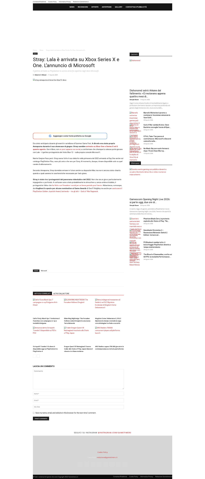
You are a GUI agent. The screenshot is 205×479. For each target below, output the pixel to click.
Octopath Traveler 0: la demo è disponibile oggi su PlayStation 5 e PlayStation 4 (45, 349)
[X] (166, 1)
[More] (73, 281)
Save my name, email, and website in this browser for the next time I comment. (65, 413)
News (72, 7)
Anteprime (107, 7)
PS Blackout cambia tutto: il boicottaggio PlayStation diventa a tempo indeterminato (157, 244)
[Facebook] (143, 1)
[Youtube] (170, 1)
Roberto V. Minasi (40, 75)
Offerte (94, 7)
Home (35, 50)
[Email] (62, 281)
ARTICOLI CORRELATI (42, 294)
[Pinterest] (154, 1)
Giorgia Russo (134, 99)
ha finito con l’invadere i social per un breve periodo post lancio (77, 185)
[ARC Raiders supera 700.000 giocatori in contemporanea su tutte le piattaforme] (109, 336)
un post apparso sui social (69, 149)
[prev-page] (34, 356)
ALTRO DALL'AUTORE (61, 294)
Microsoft (44, 271)
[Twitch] (162, 1)
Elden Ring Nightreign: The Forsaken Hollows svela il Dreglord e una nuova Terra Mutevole (77, 321)
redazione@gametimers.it (107, 457)
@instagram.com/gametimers (114, 432)
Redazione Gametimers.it (81, 2)
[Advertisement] (102, 28)
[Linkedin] (150, 1)
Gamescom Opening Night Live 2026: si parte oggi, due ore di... (150, 201)
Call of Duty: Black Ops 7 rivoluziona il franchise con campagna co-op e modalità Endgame (46, 321)
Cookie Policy (52, 2)
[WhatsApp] (51, 281)
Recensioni (83, 7)
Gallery (118, 7)
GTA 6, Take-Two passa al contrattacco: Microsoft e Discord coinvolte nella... (157, 138)
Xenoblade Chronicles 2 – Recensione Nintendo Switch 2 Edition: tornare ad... (155, 232)
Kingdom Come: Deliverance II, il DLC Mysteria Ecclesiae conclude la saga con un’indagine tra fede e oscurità (108, 321)
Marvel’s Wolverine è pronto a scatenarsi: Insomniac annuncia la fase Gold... (156, 115)
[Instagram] (147, 1)
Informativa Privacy (65, 2)
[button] (169, 7)
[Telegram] (158, 1)
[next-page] (38, 356)
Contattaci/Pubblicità (39, 2)
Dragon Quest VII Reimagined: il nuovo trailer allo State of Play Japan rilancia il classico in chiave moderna (78, 349)
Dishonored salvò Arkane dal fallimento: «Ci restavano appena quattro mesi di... (147, 93)
